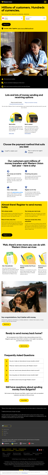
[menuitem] (7, 2)
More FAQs (24, 400)
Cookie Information (17, 454)
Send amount (28, 17)
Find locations (28, 133)
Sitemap (37, 454)
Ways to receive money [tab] (31, 102)
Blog (4, 453)
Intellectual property (28, 454)
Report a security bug (37, 453)
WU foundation (26, 453)
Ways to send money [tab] (16, 102)
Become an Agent (17, 453)
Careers (9, 453)
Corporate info (6, 456)
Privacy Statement (25, 473)
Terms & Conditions (20, 450)
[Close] (46, 472)
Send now (6, 24)
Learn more (11, 133)
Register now (7, 235)
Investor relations (6, 454)
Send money (24, 346)
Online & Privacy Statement (8, 450)
